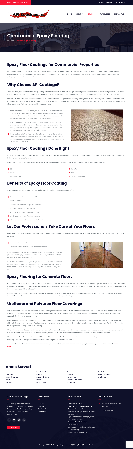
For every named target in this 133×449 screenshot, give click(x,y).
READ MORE (13, 427)
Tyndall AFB (102, 377)
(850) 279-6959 (106, 3)
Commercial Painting (75, 404)
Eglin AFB (9, 382)
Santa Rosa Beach (104, 374)
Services (90, 14)
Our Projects (104, 14)
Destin (8, 380)
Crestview (9, 374)
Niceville (70, 374)
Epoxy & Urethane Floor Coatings (80, 406)
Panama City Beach (74, 380)
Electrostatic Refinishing (76, 409)
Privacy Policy (77, 445)
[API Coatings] (29, 14)
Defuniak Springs (12, 377)
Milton (38, 380)
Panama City (72, 377)
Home (69, 14)
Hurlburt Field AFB (42, 377)
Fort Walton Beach (43, 372)
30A (7, 372)
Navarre (70, 372)
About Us (79, 14)
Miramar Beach (41, 382)
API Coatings (54, 445)
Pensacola (71, 382)
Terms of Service (88, 445)
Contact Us (119, 14)
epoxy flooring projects (26, 77)
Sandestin (101, 372)
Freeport (39, 374)
